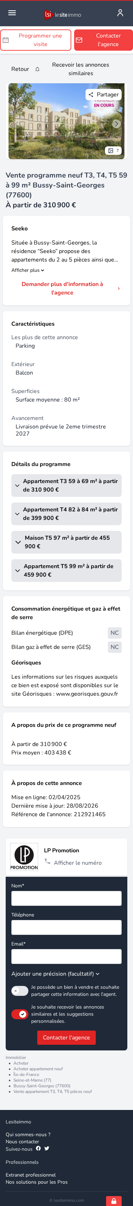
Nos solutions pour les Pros (37, 1182)
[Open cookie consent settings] (114, 1201)
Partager (108, 95)
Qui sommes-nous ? (28, 1134)
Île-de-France (26, 1074)
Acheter (20, 1063)
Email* (18, 944)
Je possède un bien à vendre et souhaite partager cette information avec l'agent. (75, 991)
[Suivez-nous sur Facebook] (38, 1149)
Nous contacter (22, 1141)
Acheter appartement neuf (38, 1069)
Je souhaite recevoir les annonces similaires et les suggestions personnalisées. (67, 1014)
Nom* (17, 885)
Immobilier (16, 1057)
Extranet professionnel (31, 1175)
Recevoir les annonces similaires (80, 69)
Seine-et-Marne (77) (32, 1080)
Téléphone (22, 914)
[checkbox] (19, 991)
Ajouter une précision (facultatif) (52, 974)
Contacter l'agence (66, 1038)
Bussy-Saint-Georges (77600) (42, 1086)
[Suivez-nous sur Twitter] (47, 1149)
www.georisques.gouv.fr (87, 694)
